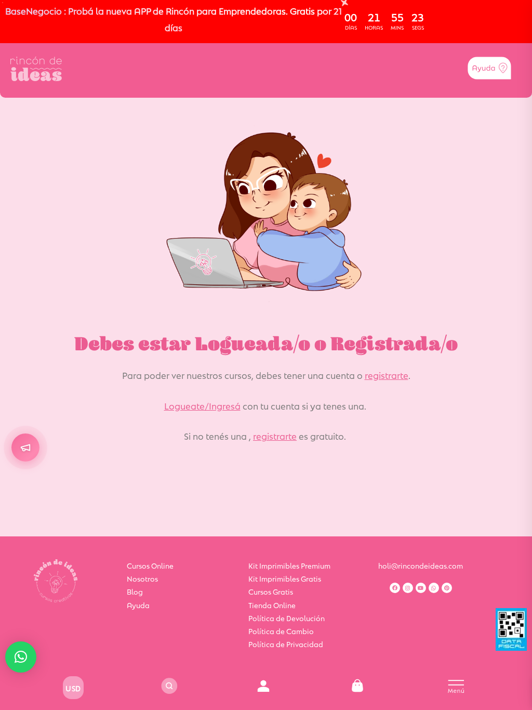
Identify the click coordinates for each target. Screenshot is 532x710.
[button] (20, 657)
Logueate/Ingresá (202, 405)
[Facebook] (395, 588)
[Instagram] (408, 588)
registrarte (386, 375)
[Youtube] (421, 588)
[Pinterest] (447, 588)
